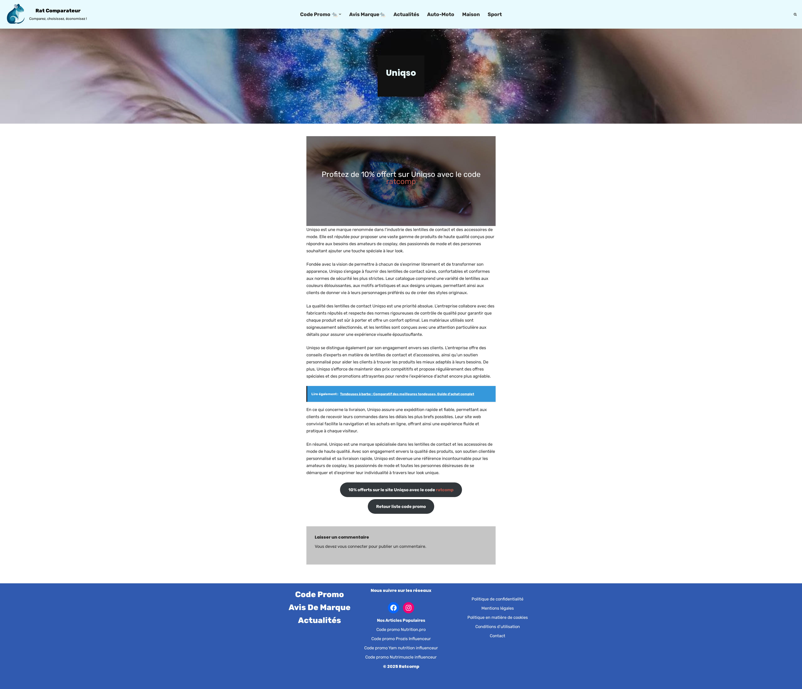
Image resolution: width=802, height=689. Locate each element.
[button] (340, 14)
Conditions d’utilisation (497, 626)
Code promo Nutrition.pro (401, 629)
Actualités (406, 14)
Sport (495, 14)
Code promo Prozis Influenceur (401, 638)
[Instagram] (408, 607)
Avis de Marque (319, 607)
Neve (8, 682)
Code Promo (319, 594)
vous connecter (353, 546)
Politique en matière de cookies (497, 617)
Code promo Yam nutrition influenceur (401, 647)
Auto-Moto (440, 14)
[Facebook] (393, 607)
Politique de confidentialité (497, 598)
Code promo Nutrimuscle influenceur (401, 657)
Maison (471, 14)
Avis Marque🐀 (367, 14)
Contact (497, 635)
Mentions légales (497, 608)
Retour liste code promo (401, 506)
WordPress (52, 682)
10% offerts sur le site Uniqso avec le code (401, 489)
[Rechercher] (795, 14)
